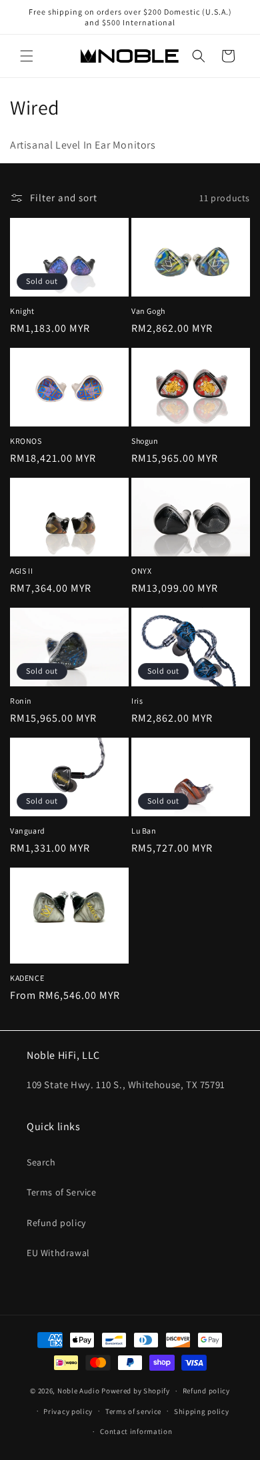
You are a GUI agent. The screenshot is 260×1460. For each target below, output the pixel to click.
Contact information (136, 1431)
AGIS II (21, 571)
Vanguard (27, 831)
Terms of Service (62, 1192)
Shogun (145, 441)
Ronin (21, 701)
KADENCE (27, 978)
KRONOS (26, 441)
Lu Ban (144, 831)
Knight (22, 311)
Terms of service (133, 1411)
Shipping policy (201, 1411)
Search (41, 1162)
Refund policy (56, 1223)
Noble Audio (78, 1390)
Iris (137, 701)
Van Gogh (148, 311)
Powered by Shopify (135, 1390)
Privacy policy (68, 1411)
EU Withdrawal (58, 1253)
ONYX (141, 571)
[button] (26, 56)
